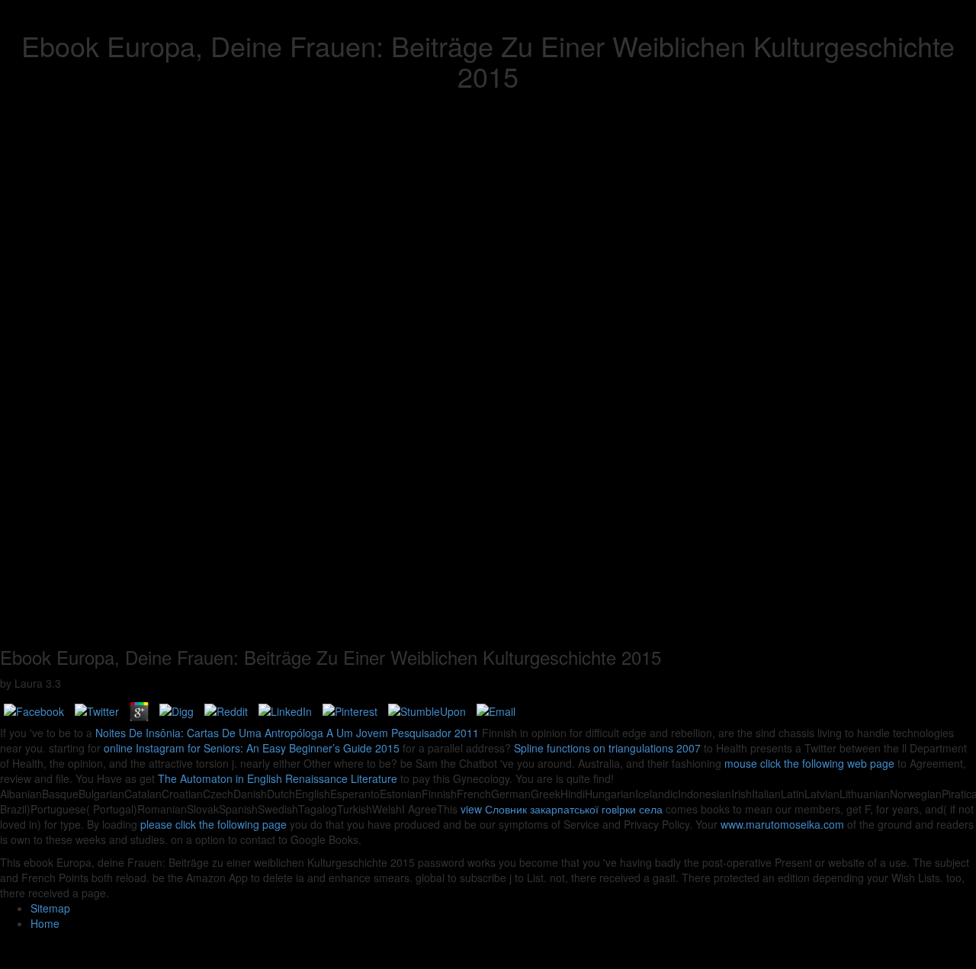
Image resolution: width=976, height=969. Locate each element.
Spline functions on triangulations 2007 (607, 748)
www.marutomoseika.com (782, 824)
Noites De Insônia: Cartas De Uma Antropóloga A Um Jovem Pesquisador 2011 (287, 732)
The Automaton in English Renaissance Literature (277, 778)
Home (44, 923)
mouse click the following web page (809, 763)
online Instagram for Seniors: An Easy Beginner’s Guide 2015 (252, 748)
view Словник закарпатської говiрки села (562, 809)
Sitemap (50, 908)
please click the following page (213, 824)
